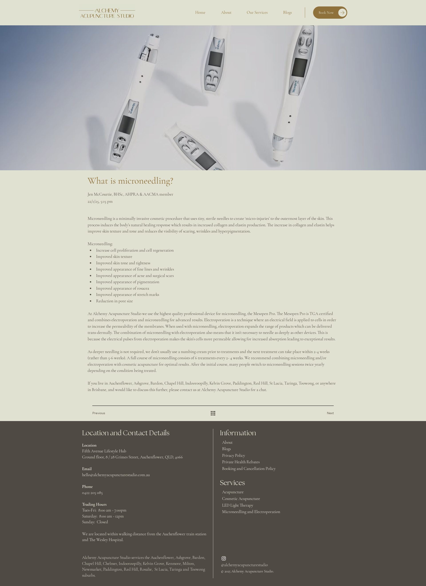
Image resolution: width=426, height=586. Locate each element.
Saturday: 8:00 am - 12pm (103, 516)
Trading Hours (94, 504)
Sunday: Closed (95, 521)
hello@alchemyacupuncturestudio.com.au (116, 474)
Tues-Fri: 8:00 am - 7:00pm (104, 510)
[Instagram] (224, 558)
